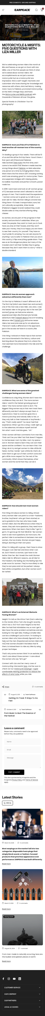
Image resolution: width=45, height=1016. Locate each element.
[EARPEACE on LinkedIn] (19, 978)
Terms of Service (32, 780)
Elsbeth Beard (22, 318)
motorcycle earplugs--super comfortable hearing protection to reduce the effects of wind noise (21, 671)
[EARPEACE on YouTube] (14, 978)
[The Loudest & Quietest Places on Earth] (22, 929)
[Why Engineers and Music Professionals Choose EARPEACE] (22, 824)
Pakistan (22, 168)
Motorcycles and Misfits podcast (18, 94)
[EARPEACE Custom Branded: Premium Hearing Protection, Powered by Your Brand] (22, 884)
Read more (6, 864)
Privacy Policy (17, 780)
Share (7, 687)
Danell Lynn (19, 320)
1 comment (24, 948)
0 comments (39, 687)
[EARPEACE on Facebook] (3, 978)
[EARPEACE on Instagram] (9, 978)
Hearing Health (8, 917)
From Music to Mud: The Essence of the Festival (19, 714)
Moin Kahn (18, 163)
